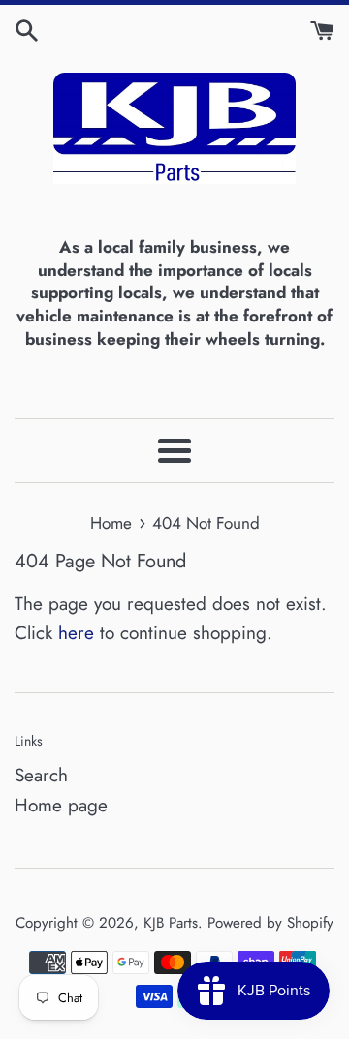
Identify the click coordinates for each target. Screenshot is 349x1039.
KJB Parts (170, 922)
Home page (61, 805)
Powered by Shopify (270, 922)
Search (41, 775)
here (76, 633)
